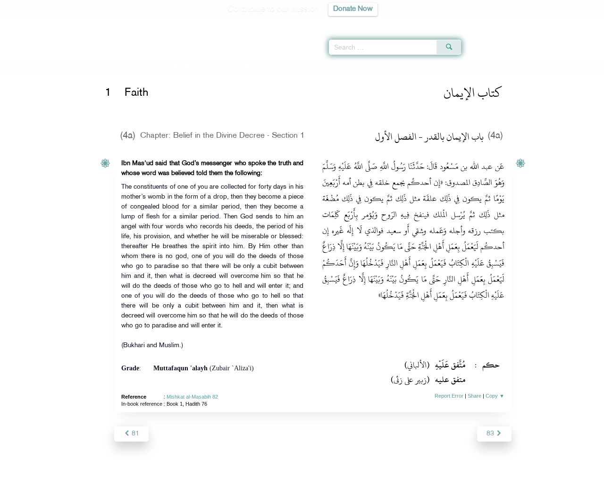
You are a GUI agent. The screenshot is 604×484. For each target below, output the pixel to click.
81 (134, 434)
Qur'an (486, 23)
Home (113, 67)
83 (491, 434)
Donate (360, 475)
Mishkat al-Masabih (153, 67)
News (230, 475)
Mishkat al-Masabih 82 (192, 397)
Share (474, 396)
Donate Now (353, 9)
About (206, 475)
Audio (580, 23)
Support (258, 475)
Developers (295, 475)
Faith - (210, 67)
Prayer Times (548, 23)
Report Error (449, 396)
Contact (331, 475)
